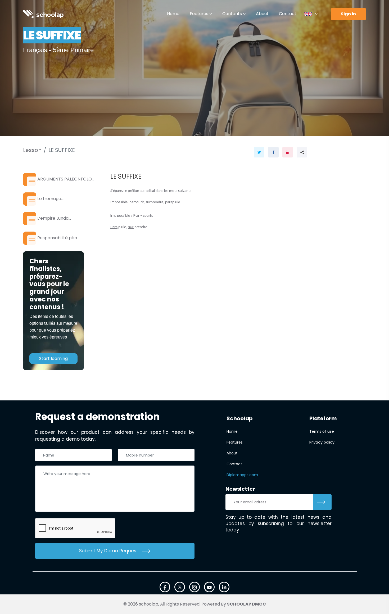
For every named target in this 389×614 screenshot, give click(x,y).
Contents (232, 14)
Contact (287, 14)
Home (173, 14)
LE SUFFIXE (61, 150)
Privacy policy (321, 442)
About (262, 14)
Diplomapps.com (242, 474)
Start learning (53, 358)
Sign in (348, 14)
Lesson (32, 150)
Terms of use (321, 431)
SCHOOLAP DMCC (246, 604)
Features (199, 14)
